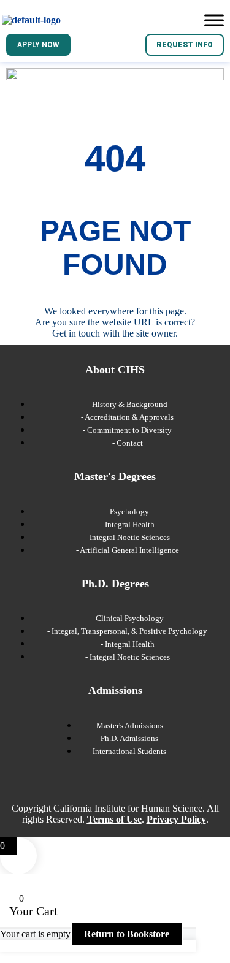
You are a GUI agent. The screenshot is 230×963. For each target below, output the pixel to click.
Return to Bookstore (126, 934)
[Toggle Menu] (214, 20)
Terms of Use (114, 819)
